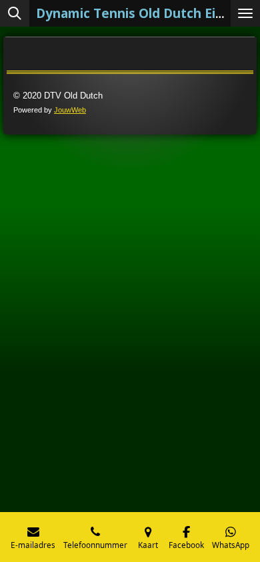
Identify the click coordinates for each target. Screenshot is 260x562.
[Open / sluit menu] (245, 13)
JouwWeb (70, 110)
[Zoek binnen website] (14, 13)
